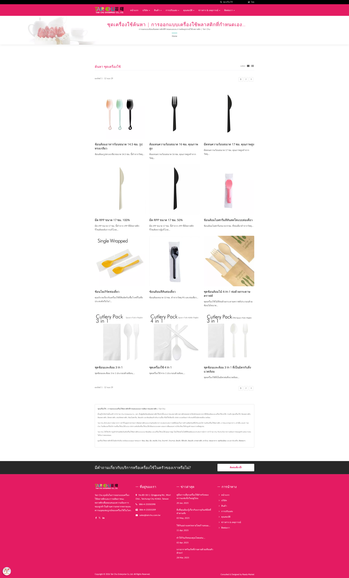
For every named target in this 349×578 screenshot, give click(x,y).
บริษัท (145, 10)
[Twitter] (100, 518)
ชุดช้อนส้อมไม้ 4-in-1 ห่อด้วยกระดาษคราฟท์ (227, 294)
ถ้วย (159, 441)
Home (174, 36)
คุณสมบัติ (188, 10)
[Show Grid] (248, 66)
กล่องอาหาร (213, 441)
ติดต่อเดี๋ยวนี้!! (236, 468)
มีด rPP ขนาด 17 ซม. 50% (166, 220)
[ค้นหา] (221, 2)
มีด (151, 441)
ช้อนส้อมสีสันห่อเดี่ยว (162, 292)
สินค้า (157, 10)
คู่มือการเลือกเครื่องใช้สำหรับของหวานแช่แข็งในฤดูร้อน (193, 496)
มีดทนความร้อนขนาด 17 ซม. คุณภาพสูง (229, 144)
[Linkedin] (103, 518)
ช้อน (143, 441)
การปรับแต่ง (172, 10)
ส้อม (147, 441)
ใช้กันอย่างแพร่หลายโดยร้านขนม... (193, 525)
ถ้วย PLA (172, 441)
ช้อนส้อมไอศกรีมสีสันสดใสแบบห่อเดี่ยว (228, 220)
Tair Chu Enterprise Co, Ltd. (122, 574)
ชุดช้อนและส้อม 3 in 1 (109, 367)
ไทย (252, 2)
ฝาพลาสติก (198, 441)
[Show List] (252, 66)
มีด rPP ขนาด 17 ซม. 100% (112, 220)
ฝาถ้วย (205, 441)
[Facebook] (96, 518)
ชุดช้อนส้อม (222, 441)
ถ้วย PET (165, 441)
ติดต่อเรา (228, 10)
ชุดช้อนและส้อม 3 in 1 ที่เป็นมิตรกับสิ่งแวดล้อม (227, 369)
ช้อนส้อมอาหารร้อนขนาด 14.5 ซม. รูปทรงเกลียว (118, 146)
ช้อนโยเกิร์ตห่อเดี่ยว (107, 292)
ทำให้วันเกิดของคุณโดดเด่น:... (191, 537)
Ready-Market (248, 575)
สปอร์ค (155, 441)
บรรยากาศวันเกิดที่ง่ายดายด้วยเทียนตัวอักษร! (195, 551)
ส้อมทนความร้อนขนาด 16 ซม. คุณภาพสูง (173, 146)
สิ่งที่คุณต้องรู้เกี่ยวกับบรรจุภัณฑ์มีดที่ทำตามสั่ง (194, 511)
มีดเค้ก (178, 441)
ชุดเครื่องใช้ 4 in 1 (160, 367)
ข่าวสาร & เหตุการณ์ (208, 10)
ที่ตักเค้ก (184, 441)
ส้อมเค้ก (191, 441)
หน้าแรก (134, 10)
